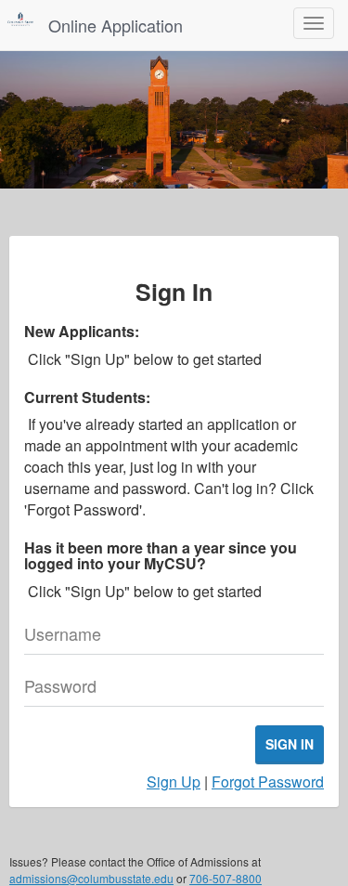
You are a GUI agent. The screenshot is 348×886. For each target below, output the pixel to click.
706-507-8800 (225, 878)
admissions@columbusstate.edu (91, 878)
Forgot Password (268, 781)
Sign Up (173, 781)
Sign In (289, 744)
